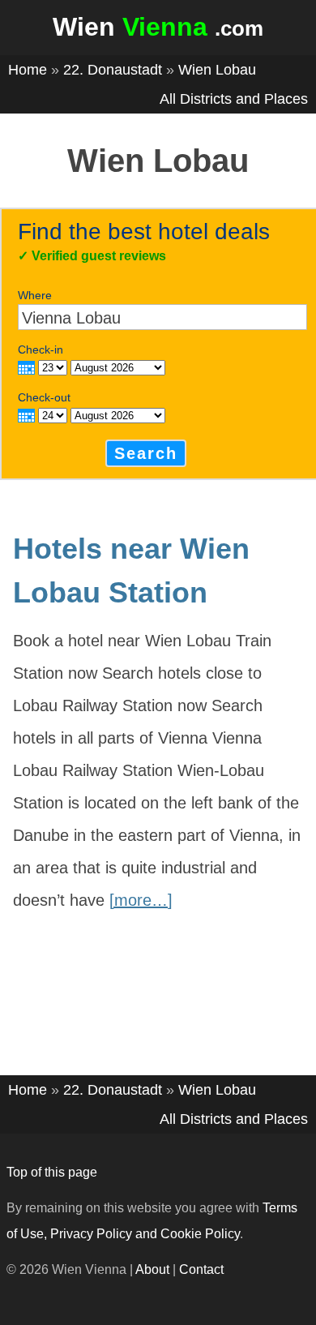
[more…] (141, 900)
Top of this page (51, 1172)
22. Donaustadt (112, 70)
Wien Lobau (217, 70)
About (152, 1269)
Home (27, 70)
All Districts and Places (234, 99)
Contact (201, 1269)
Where (35, 295)
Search (145, 453)
